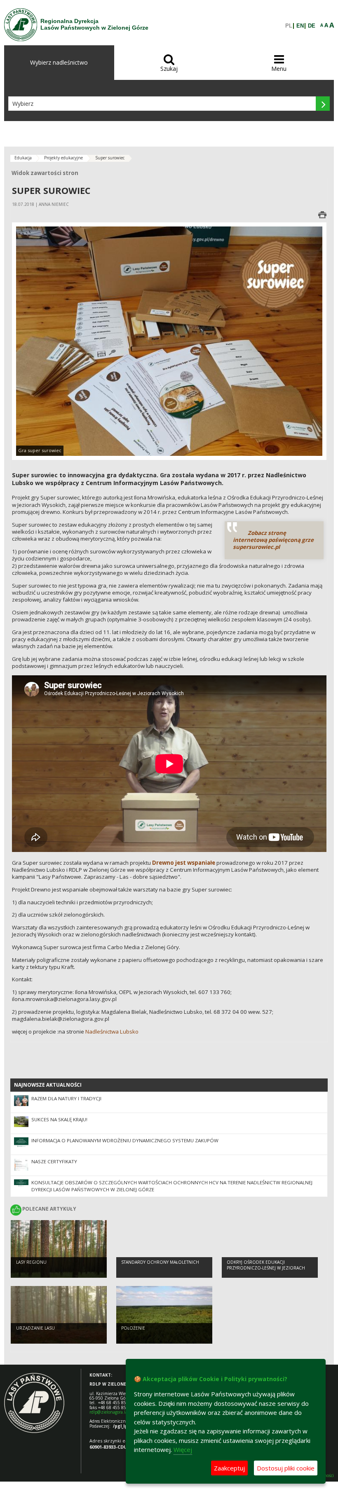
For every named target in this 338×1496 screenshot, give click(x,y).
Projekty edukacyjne (63, 158)
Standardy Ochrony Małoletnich (160, 1262)
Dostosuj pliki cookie (286, 1468)
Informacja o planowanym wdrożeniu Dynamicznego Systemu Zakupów (124, 1140)
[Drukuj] (322, 214)
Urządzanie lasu (35, 1328)
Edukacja (23, 158)
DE (311, 26)
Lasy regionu (31, 1262)
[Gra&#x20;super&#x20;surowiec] (169, 340)
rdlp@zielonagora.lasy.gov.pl (116, 1412)
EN (300, 26)
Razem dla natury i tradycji (66, 1098)
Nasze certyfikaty (54, 1161)
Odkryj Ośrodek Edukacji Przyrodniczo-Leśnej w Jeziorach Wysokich (266, 1268)
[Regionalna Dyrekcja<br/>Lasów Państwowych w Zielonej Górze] (20, 24)
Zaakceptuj (229, 1468)
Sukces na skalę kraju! (59, 1119)
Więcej (183, 1449)
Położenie (133, 1328)
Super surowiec (109, 158)
